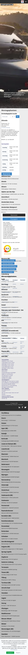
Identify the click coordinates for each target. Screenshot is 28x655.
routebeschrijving (5, 127)
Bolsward (15, 342)
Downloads (20, 404)
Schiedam (4, 326)
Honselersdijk (5, 311)
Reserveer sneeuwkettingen (9, 266)
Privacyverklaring (8, 404)
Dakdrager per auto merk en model (10, 381)
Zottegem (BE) (5, 355)
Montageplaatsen (6, 389)
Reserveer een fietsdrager (9, 269)
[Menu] (26, 1)
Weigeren (18, 652)
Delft (3, 296)
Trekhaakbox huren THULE (8, 362)
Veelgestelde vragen (6, 377)
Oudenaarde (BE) (6, 352)
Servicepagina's (5, 379)
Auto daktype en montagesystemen (10, 382)
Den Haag (4, 302)
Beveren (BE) (5, 342)
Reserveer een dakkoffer (8, 260)
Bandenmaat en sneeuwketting (9, 385)
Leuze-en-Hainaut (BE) (22, 347)
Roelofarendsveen (6, 319)
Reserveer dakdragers (8, 263)
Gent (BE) (4, 347)
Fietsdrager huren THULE (8, 365)
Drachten (15, 347)
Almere (22, 284)
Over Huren (4, 369)
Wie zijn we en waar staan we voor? (10, 392)
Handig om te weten (6, 378)
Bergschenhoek (6, 292)
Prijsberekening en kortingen (9, 372)
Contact (3, 391)
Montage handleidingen (7, 387)
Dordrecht (4, 307)
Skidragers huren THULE (7, 368)
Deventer (15, 288)
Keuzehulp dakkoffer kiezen (8, 384)
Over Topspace (5, 388)
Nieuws (3, 394)
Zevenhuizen (5, 332)
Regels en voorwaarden (7, 374)
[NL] (22, 1)
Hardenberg (16, 296)
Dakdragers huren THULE (8, 364)
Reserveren (14, 215)
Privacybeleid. (14, 649)
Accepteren (10, 652)
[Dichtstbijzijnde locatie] (17, 116)
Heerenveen (16, 352)
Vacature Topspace (6, 395)
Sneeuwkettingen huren (7, 366)
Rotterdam (4, 323)
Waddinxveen (5, 329)
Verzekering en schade (7, 375)
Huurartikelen (5, 359)
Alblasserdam (5, 284)
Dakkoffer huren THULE (7, 361)
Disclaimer (15, 404)
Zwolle (14, 307)
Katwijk (4, 313)
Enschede (15, 292)
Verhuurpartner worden (8, 397)
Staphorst (15, 302)
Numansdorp (5, 316)
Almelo (14, 284)
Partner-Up (4, 398)
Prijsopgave (14, 219)
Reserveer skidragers (8, 272)
